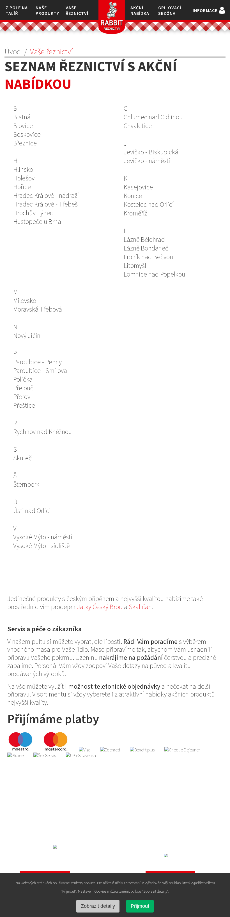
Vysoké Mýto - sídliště (41, 545)
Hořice (22, 186)
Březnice (25, 143)
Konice (133, 195)
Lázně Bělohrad (144, 239)
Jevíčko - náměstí (147, 160)
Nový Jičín (26, 335)
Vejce (170, 813)
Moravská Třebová (37, 309)
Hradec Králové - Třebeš (45, 204)
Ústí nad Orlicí (31, 510)
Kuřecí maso (59, 801)
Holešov (23, 178)
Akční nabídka (139, 10)
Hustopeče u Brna (37, 221)
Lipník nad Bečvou (148, 256)
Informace (205, 10)
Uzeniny (170, 824)
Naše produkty (47, 10)
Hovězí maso (59, 824)
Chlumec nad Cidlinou (153, 117)
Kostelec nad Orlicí (149, 204)
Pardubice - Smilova (40, 370)
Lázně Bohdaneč (146, 248)
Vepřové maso (60, 813)
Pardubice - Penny (37, 361)
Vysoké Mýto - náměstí (42, 537)
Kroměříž (135, 213)
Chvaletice (138, 125)
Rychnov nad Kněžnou (42, 431)
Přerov (21, 396)
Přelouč (23, 388)
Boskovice (27, 134)
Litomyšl (135, 265)
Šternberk (26, 484)
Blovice (23, 125)
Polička (23, 379)
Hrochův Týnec (33, 212)
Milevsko (24, 300)
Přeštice (24, 405)
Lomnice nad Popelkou (154, 274)
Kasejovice (138, 187)
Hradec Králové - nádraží (46, 195)
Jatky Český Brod (100, 606)
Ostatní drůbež (170, 801)
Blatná (22, 117)
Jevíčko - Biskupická (151, 152)
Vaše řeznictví (77, 10)
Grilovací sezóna (169, 10)
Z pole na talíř (17, 10)
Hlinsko (23, 169)
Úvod (12, 52)
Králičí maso (59, 836)
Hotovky (170, 836)
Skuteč (22, 458)
